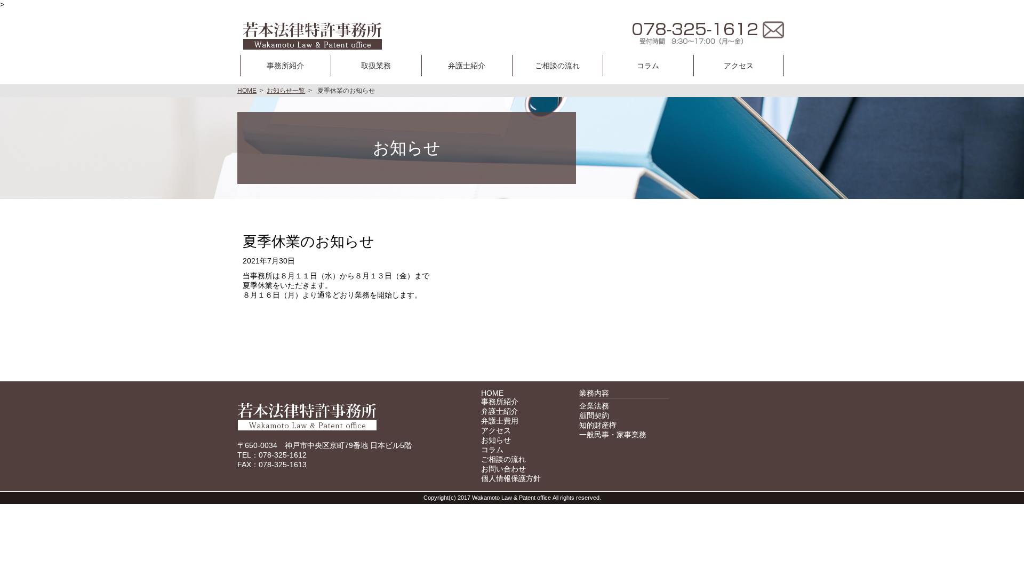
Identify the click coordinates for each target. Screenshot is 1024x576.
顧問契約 (594, 415)
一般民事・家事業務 (612, 434)
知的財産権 (598, 425)
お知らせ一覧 (286, 90)
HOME (247, 90)
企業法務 (594, 406)
